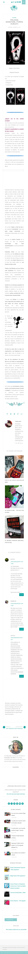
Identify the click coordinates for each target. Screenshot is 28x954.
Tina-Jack (18, 421)
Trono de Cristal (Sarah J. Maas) (18, 892)
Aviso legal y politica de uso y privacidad (16, 929)
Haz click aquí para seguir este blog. (16, 794)
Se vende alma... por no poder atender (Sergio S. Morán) (18, 829)
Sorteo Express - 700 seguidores (18, 900)
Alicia (13, 559)
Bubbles (13, 601)
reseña (14, 17)
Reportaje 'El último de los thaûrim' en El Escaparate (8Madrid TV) (17, 845)
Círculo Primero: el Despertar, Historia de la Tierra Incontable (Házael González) (18, 886)
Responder (21, 594)
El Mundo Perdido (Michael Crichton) (17, 836)
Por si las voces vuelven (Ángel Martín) (18, 814)
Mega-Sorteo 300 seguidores (17, 875)
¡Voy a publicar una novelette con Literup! (19, 854)
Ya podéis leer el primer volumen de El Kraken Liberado (19, 822)
